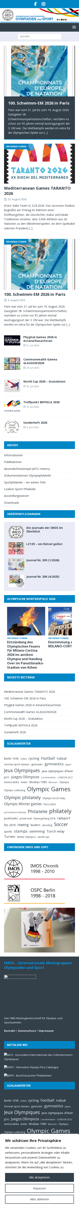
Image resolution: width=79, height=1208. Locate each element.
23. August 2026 (17, 199)
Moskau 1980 (38, 782)
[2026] (12, 406)
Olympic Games (48, 789)
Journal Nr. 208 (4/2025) (42, 576)
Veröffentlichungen (23, 514)
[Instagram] (43, 4)
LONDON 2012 (65, 777)
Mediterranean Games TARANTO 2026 (37, 190)
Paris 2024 (50, 804)
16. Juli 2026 (33, 406)
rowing (23, 824)
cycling (33, 758)
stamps (21, 831)
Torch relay (55, 831)
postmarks (11, 818)
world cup (43, 837)
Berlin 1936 (11, 758)
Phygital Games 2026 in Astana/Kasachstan (40, 339)
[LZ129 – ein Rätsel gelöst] (16, 548)
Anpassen (39, 1188)
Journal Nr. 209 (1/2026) (42, 560)
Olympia (64, 782)
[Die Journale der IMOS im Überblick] (16, 532)
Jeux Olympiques (22, 770)
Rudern (35, 825)
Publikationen (13, 462)
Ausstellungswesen (16, 496)
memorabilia (11, 782)
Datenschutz (27, 1031)
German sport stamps (16, 764)
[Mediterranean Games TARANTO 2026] (39, 164)
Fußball (61, 758)
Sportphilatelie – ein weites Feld (24, 482)
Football (48, 758)
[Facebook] (35, 4)
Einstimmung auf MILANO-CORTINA (63, 644)
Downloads (11, 503)
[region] (39, 1171)
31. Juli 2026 (33, 345)
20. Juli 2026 (33, 386)
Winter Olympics (26, 837)
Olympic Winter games (23, 804)
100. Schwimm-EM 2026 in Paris (38, 103)
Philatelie (37, 811)
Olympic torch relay (54, 798)
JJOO (6, 777)
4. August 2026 (16, 300)
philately (60, 811)
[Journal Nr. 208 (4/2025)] (16, 581)
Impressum (46, 1031)
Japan (68, 764)
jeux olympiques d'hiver (57, 771)
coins (23, 758)
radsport (63, 818)
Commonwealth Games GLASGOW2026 (40, 361)
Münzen (53, 782)
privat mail (26, 818)
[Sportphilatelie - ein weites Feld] (12, 364)
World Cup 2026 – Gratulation (44, 381)
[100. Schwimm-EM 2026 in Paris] (39, 71)
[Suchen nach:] (39, 36)
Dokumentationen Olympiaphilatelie (27, 475)
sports (8, 831)
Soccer (61, 824)
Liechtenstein (48, 777)
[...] (46, 133)
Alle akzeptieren (39, 1177)
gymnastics (54, 764)
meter (24, 782)
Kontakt (9, 1031)
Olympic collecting (14, 790)
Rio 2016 (10, 825)
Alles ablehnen (39, 1199)
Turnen (9, 836)
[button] (73, 27)
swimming (37, 831)
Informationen (13, 455)
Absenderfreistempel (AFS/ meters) (27, 469)
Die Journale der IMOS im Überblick (44, 529)
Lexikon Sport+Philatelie (20, 489)
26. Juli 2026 (33, 367)
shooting (47, 825)
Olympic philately (22, 797)
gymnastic (37, 764)
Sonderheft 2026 (35, 422)
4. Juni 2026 (32, 427)
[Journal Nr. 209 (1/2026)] (16, 564)
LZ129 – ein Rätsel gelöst (44, 544)
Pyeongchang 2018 (44, 818)
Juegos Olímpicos (25, 777)
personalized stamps (15, 812)
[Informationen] (12, 340)
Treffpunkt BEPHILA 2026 (41, 402)
